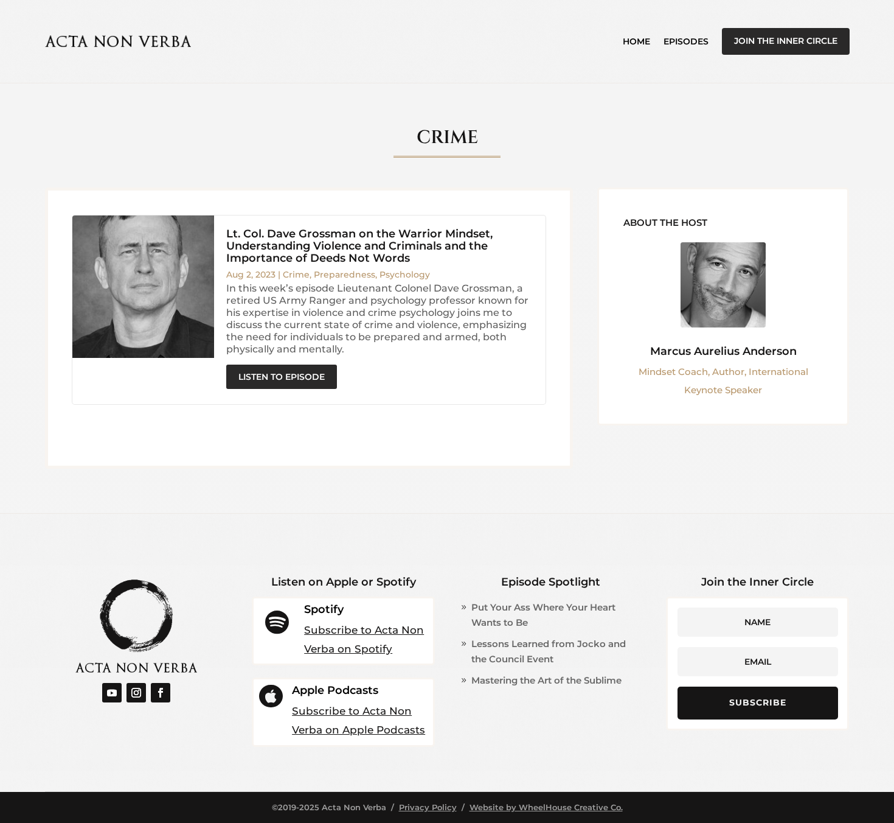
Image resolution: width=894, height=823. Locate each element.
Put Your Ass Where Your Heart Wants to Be (543, 615)
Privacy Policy (428, 807)
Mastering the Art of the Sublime (546, 680)
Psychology (404, 274)
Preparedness (344, 274)
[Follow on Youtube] (112, 692)
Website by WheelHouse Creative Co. (546, 807)
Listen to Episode (281, 376)
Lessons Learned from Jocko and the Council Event (548, 651)
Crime (296, 274)
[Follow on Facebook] (160, 692)
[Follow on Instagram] (136, 692)
